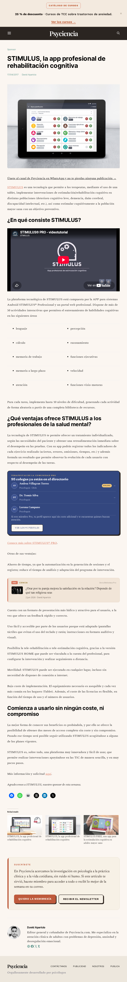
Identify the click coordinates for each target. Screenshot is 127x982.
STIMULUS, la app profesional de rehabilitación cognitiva (24, 838)
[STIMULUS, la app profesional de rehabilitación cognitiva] (24, 825)
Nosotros (98, 966)
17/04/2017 (13, 74)
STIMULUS (15, 187)
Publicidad (79, 966)
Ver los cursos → (63, 22)
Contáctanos (59, 966)
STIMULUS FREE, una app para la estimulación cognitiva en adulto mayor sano (100, 840)
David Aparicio (29, 74)
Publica (115, 966)
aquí (48, 774)
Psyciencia (63, 33)
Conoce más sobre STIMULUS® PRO (32, 543)
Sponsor (11, 49)
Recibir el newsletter (81, 899)
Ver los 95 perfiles (27, 528)
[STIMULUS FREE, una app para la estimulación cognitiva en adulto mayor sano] (101, 825)
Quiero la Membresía (35, 898)
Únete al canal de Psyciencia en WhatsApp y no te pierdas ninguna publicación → (61, 178)
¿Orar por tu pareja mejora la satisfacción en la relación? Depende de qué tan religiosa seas (69, 590)
